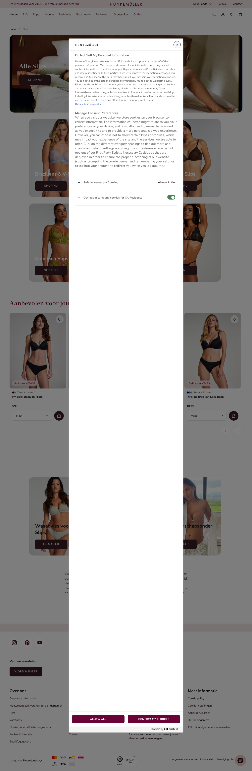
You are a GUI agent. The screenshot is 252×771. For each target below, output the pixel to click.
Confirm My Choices (154, 719)
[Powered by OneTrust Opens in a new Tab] (166, 729)
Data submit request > (88, 104)
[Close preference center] (177, 45)
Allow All (98, 719)
